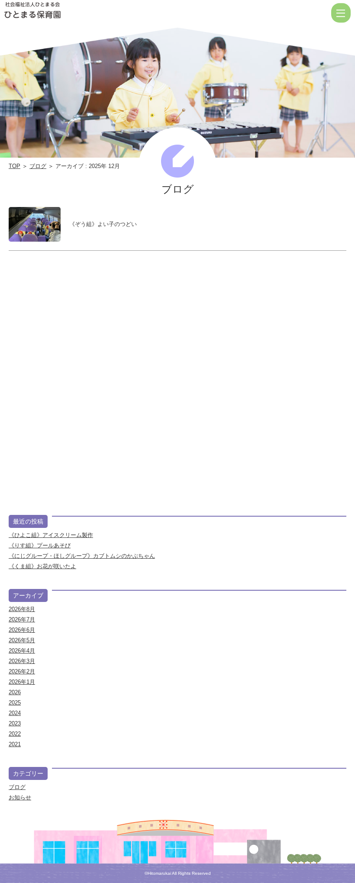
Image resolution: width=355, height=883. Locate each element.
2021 (15, 744)
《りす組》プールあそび (40, 545)
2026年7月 (22, 619)
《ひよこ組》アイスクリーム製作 (51, 535)
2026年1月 (22, 682)
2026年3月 (22, 661)
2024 (15, 713)
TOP (14, 166)
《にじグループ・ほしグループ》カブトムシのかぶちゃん (82, 556)
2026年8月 (22, 609)
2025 (15, 702)
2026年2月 (22, 671)
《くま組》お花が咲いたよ (42, 566)
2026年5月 (22, 640)
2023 (15, 723)
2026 (15, 692)
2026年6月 (22, 630)
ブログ (37, 166)
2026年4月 (22, 650)
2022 (15, 734)
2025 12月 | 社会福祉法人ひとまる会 (32, 13)
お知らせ (20, 797)
